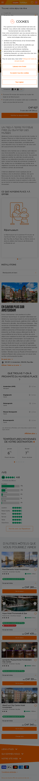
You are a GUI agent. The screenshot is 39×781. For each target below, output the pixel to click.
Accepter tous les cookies (19, 73)
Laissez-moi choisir (19, 66)
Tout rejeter (19, 82)
